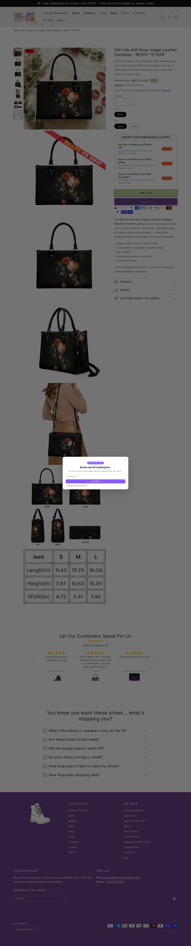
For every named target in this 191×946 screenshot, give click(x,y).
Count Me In (95, 481)
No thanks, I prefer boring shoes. (77, 485)
